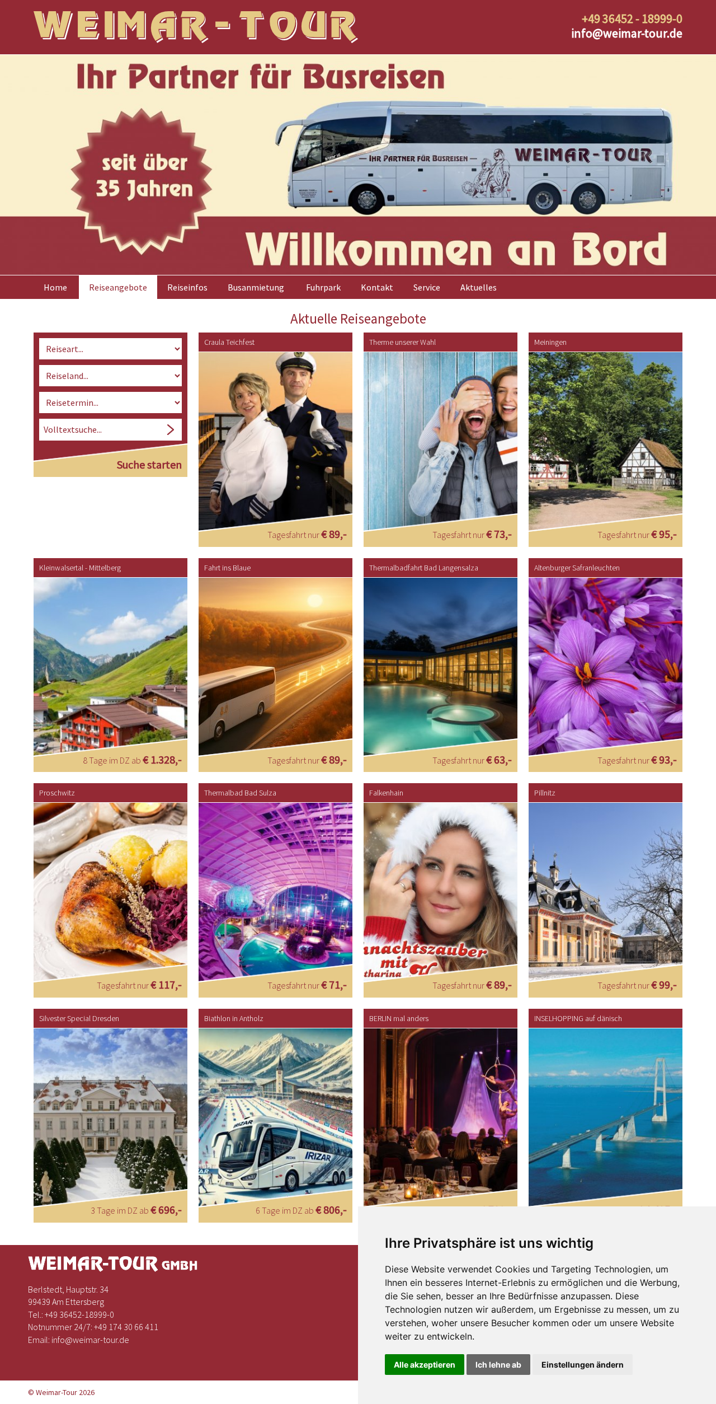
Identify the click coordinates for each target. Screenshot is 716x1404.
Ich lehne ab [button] (498, 1364)
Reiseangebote (118, 287)
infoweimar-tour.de (626, 33)
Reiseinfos (187, 287)
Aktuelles (478, 287)
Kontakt (377, 287)
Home (55, 287)
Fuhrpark (323, 287)
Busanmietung (256, 287)
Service (426, 287)
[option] (358, 165)
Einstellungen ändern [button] (582, 1364)
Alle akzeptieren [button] (424, 1364)
